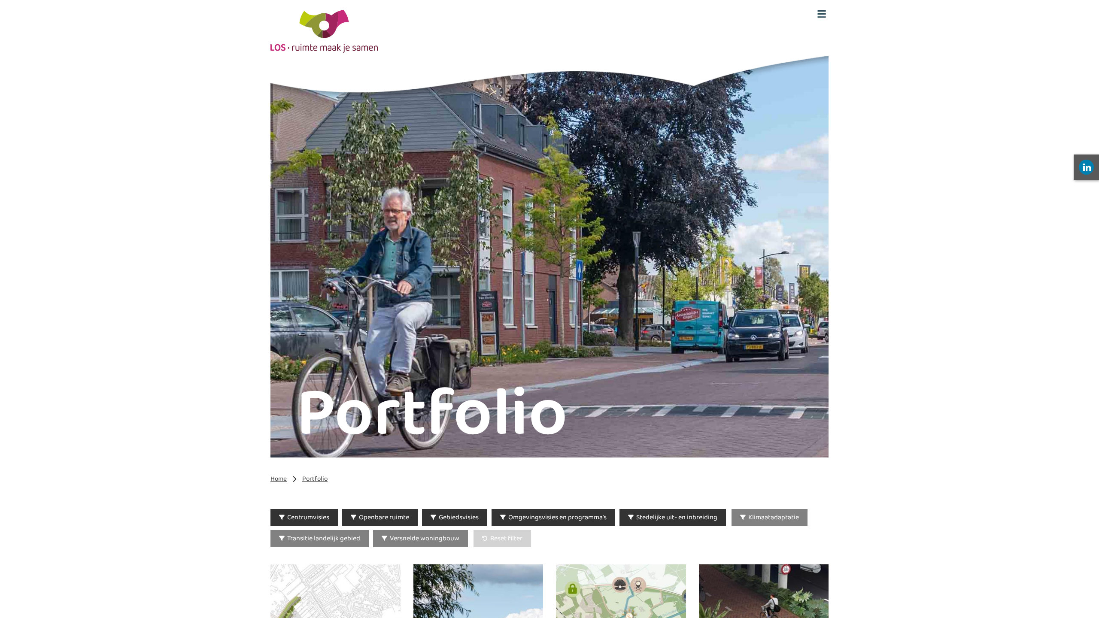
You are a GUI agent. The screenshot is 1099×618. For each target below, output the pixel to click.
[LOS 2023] (324, 31)
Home (278, 479)
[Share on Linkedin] (1086, 167)
